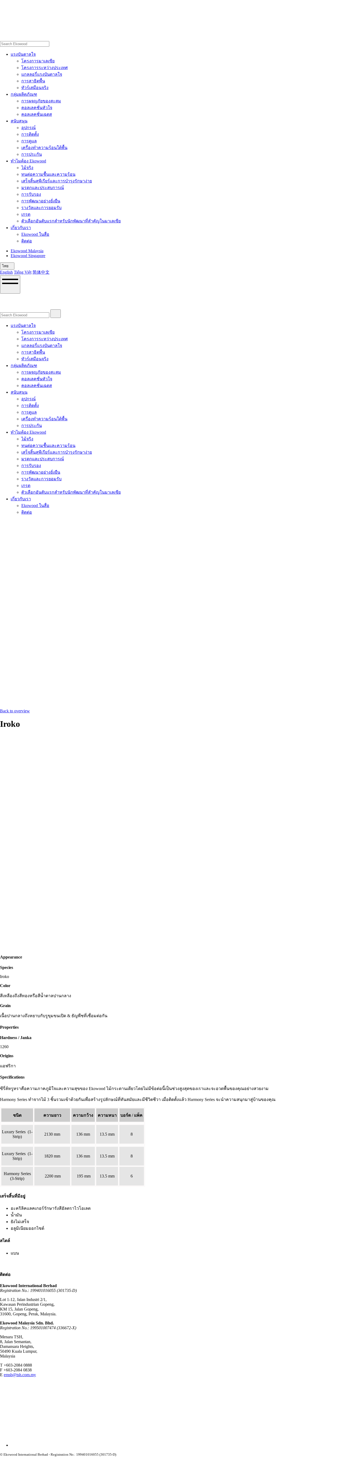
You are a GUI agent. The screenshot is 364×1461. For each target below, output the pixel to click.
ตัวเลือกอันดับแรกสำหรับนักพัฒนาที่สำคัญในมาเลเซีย (71, 221)
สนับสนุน (19, 121)
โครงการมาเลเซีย (38, 61)
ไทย (6, 266)
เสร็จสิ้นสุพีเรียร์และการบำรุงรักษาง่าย (56, 181)
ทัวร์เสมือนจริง (34, 87)
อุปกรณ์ (28, 127)
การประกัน (31, 154)
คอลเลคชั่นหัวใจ (36, 107)
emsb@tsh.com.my (20, 1374)
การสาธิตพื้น (33, 81)
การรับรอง (31, 194)
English (6, 272)
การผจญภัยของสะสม (41, 101)
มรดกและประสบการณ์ (42, 187)
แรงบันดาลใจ (23, 54)
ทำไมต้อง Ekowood (28, 161)
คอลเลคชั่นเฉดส (36, 114)
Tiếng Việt (22, 272)
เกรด (25, 214)
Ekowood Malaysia (27, 251)
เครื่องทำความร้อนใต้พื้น (44, 147)
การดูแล (29, 141)
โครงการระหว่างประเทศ (44, 67)
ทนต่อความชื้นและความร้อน (48, 174)
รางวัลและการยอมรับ (41, 207)
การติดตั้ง (30, 134)
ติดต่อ (26, 241)
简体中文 (41, 272)
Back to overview (15, 711)
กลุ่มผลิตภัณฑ (24, 94)
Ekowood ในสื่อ (35, 234)
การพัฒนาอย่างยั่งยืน (40, 201)
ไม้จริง (27, 167)
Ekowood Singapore (28, 255)
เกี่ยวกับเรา (21, 227)
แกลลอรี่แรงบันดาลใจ (41, 74)
